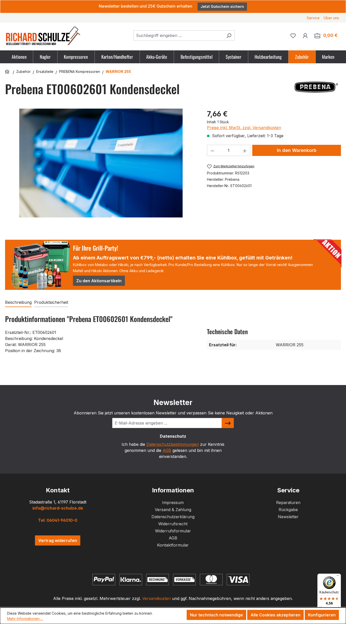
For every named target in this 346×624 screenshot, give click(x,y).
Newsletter (288, 516)
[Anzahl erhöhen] (245, 150)
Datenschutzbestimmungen (172, 444)
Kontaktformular (173, 545)
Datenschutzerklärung (173, 516)
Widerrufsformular (173, 530)
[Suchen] (229, 35)
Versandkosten (156, 598)
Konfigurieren (322, 614)
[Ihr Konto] (305, 35)
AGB (167, 450)
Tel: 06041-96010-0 (57, 520)
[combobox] (178, 35)
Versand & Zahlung (173, 509)
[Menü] (338, 577)
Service (313, 18)
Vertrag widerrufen (57, 540)
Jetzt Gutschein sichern (222, 6)
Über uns (331, 18)
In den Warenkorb (296, 150)
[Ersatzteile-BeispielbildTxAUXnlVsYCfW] (101, 163)
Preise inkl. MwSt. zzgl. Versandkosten (244, 127)
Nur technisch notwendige (216, 614)
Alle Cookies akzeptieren (275, 614)
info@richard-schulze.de (57, 508)
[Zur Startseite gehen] (43, 35)
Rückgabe (288, 509)
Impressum (173, 502)
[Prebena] (315, 87)
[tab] (18, 302)
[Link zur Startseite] (8, 71)
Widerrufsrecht (172, 523)
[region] (101, 168)
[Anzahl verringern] (212, 150)
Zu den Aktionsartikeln (99, 280)
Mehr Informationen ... (25, 618)
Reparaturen (288, 502)
